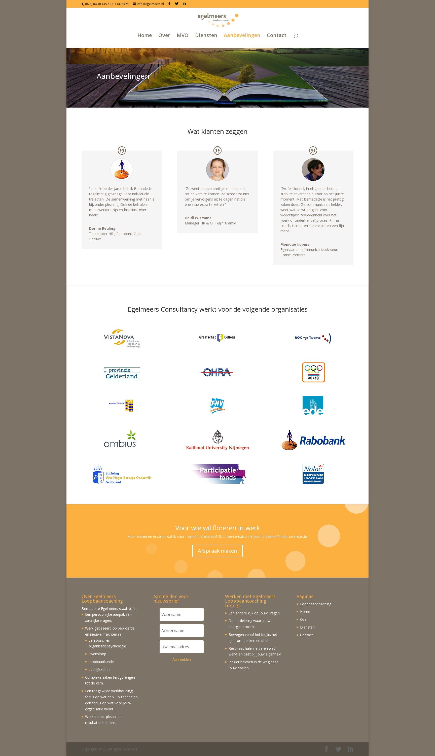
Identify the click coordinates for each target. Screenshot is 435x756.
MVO (183, 36)
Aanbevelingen (242, 36)
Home (144, 36)
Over (164, 36)
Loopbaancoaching (315, 604)
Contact (276, 36)
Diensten (206, 36)
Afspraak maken (217, 550)
